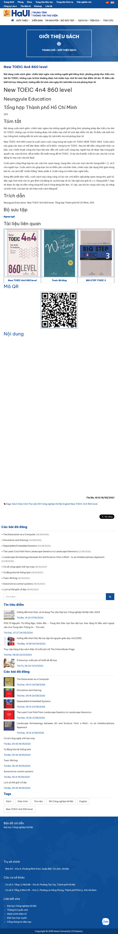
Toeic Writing (59, 280)
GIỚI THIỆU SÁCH (66, 50)
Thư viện (33, 504)
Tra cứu (108, 20)
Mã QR (11, 286)
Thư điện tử (25, 6)
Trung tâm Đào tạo (44, 2)
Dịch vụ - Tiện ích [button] (89, 20)
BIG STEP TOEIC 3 (96, 280)
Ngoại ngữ (9, 216)
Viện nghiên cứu (84, 2)
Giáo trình (23, 504)
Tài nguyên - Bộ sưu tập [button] (60, 20)
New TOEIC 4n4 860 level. (84, 504)
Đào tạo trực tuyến (17, 918)
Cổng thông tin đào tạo (19, 922)
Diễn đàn (37, 20)
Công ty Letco (10, 6)
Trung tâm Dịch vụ (64, 2)
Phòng (21, 2)
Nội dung (14, 334)
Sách (14, 504)
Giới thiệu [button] (22, 20)
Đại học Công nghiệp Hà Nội (21, 906)
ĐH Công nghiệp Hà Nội (50, 504)
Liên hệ (48, 6)
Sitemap (38, 6)
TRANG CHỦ (48, 50)
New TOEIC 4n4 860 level (22, 280)
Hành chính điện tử (16, 914)
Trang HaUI (9, 2)
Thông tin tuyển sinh (17, 910)
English (66, 504)
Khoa (29, 2)
